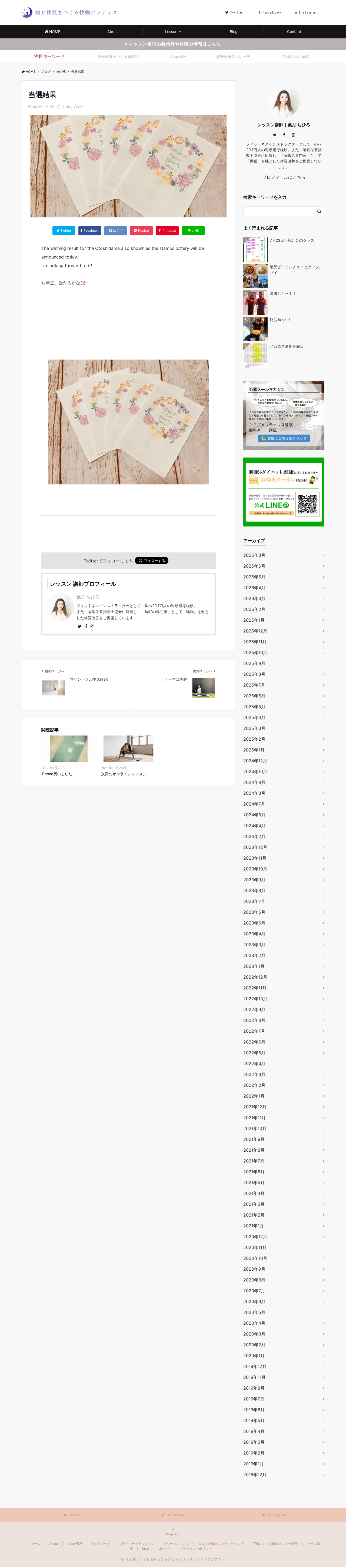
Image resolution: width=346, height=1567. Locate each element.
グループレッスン (176, 1544)
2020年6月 (254, 1301)
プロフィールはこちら (283, 177)
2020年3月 (254, 1334)
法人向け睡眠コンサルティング (221, 1544)
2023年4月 (254, 933)
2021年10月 (255, 1128)
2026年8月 (254, 555)
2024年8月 (254, 793)
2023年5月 (254, 923)
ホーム (35, 1544)
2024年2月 (254, 836)
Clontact (164, 1549)
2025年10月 (255, 652)
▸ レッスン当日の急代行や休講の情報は (173, 44)
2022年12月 (255, 977)
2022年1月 (254, 1096)
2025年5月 (254, 706)
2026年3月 (254, 598)
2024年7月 (254, 804)
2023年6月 (254, 912)
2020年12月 (255, 1236)
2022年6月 (254, 1042)
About (112, 31)
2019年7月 (253, 1399)
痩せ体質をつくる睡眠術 (118, 56)
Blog (234, 31)
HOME (54, 31)
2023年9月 (254, 879)
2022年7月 (254, 1031)
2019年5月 (254, 1420)
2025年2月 (254, 739)
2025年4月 (254, 717)
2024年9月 (254, 782)
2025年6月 (254, 695)
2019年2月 (254, 1453)
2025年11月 (255, 641)
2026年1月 (254, 620)
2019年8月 (254, 1388)
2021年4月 (254, 1193)
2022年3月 (254, 1074)
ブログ (77, 107)
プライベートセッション (136, 1544)
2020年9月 (254, 1269)
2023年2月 (254, 955)
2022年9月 (254, 1009)
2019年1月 (253, 1463)
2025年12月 (255, 631)
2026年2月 (254, 609)
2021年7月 (253, 1161)
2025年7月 (254, 685)
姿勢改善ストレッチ (233, 56)
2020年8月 (254, 1280)
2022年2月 (254, 1085)
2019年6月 (254, 1409)
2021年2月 (254, 1215)
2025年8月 (254, 674)
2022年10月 (255, 998)
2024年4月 (254, 825)
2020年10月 (255, 1258)
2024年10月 (255, 771)
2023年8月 (254, 890)
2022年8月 (254, 1020)
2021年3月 (254, 1204)
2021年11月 (254, 1117)
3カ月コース (100, 1544)
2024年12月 (255, 760)
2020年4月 (254, 1323)
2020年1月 (254, 1355)
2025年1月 (254, 750)
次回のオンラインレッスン (124, 773)
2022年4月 (254, 1063)
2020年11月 (255, 1247)
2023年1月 (254, 966)
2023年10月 (255, 869)
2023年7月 (254, 901)
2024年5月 (254, 814)
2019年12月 (255, 1366)
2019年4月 (254, 1431)
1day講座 (179, 56)
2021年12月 (255, 1106)
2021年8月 (254, 1150)
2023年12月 (255, 847)
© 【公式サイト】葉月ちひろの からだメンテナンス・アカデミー (173, 1559)
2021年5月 (254, 1182)
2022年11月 (255, 987)
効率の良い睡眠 (296, 56)
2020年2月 (254, 1344)
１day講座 (74, 1544)
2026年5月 (254, 576)
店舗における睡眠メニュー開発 (275, 1544)
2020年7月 (254, 1290)
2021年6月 (254, 1171)
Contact (294, 31)
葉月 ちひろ (87, 596)
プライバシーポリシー (195, 1549)
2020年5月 (254, 1312)
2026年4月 (254, 587)
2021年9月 (254, 1139)
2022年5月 (254, 1052)
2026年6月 (254, 566)
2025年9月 (254, 663)
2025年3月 (254, 728)
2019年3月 (254, 1442)
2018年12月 (255, 1474)
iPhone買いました (56, 773)
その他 (66, 107)
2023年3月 (254, 944)
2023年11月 (255, 858)
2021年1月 (253, 1225)
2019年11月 (254, 1377)
